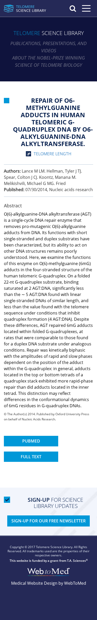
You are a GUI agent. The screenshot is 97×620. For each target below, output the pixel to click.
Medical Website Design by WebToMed (48, 583)
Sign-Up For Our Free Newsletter (48, 521)
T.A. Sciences (76, 560)
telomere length (52, 154)
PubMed (31, 441)
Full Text (31, 457)
